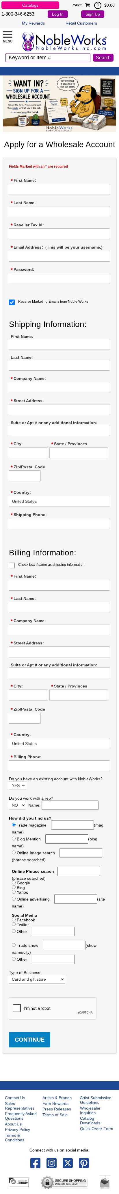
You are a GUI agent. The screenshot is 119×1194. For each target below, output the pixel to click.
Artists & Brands (57, 1097)
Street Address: (27, 401)
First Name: (23, 181)
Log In (58, 14)
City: (17, 444)
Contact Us (15, 1097)
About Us (13, 1124)
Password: (22, 270)
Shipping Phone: (29, 515)
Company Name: (28, 379)
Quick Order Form (96, 1128)
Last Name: (23, 203)
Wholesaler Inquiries (90, 1110)
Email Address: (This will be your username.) (57, 247)
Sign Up (92, 14)
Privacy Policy (17, 1129)
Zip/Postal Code (28, 467)
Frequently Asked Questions (21, 1116)
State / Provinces (69, 444)
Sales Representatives (20, 1105)
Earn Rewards (55, 1103)
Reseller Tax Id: (27, 225)
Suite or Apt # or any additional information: (54, 422)
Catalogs (30, 5)
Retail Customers (81, 23)
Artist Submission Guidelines (95, 1100)
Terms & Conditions (14, 1137)
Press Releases (56, 1109)
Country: (21, 493)
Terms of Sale (55, 1114)
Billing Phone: (26, 757)
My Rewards (33, 23)
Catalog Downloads (90, 1120)
